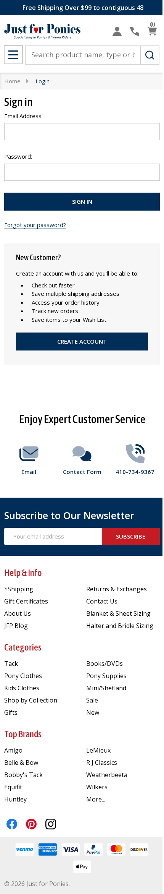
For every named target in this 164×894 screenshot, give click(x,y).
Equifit (13, 787)
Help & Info (23, 573)
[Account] (117, 31)
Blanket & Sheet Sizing (118, 613)
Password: (18, 156)
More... (95, 799)
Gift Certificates (26, 601)
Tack (11, 663)
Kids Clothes (21, 688)
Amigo (13, 750)
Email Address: (23, 116)
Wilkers (97, 787)
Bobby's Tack (23, 775)
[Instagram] (50, 824)
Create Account (82, 341)
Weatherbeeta (106, 775)
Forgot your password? (35, 225)
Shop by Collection (30, 700)
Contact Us (101, 601)
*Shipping (18, 589)
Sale (92, 700)
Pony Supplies (106, 676)
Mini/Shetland (106, 688)
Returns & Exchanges (116, 589)
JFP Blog (16, 625)
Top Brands (23, 734)
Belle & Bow (21, 762)
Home (12, 81)
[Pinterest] (31, 824)
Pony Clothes (23, 676)
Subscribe (130, 536)
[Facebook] (11, 824)
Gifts (11, 712)
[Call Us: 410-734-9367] (134, 31)
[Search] (149, 55)
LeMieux (98, 750)
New (92, 712)
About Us (17, 613)
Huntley (15, 799)
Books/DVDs (104, 663)
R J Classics (101, 762)
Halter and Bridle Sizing (119, 625)
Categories (23, 647)
